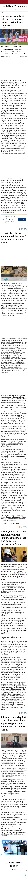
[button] (14, 847)
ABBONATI (24, 2)
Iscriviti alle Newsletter (6, 2)
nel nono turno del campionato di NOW (11, 81)
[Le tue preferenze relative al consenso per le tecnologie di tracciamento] (25, 875)
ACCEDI (25, 6)
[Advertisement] (12, 69)
